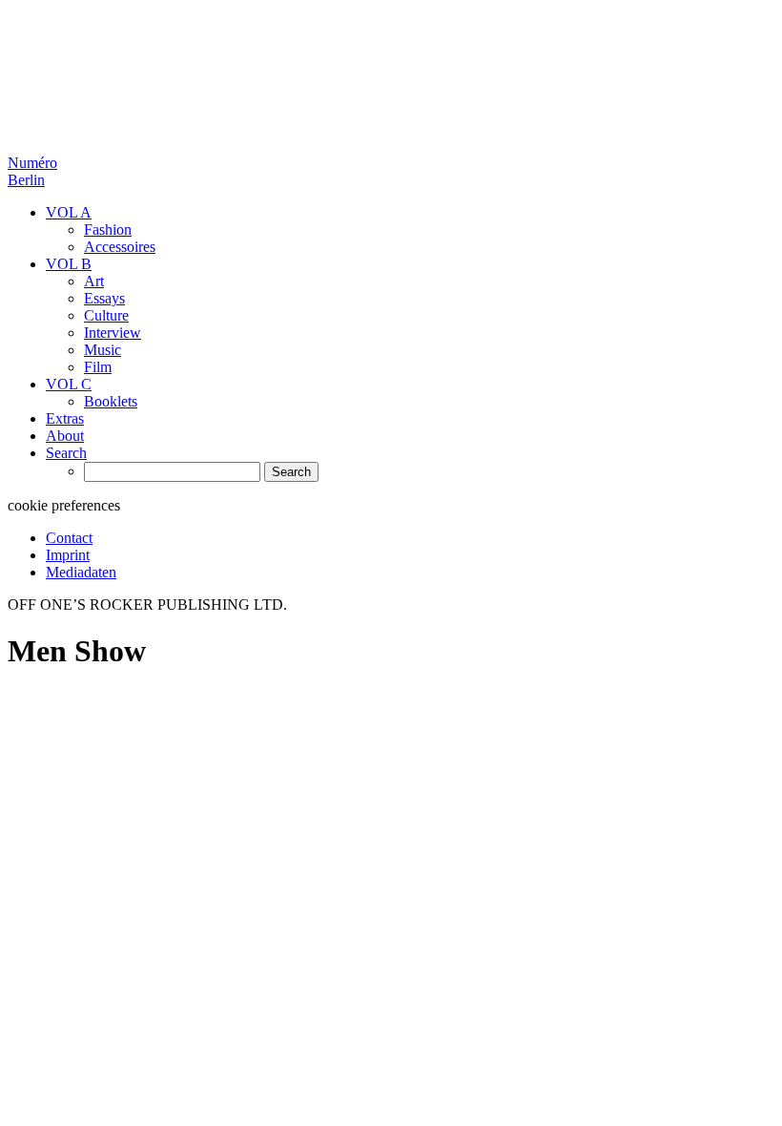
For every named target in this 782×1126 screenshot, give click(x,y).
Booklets (110, 401)
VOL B (69, 264)
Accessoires (119, 247)
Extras (65, 418)
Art (94, 281)
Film (98, 367)
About (65, 435)
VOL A (69, 212)
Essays (104, 298)
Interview (112, 332)
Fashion (108, 229)
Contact (69, 538)
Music (102, 350)
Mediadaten (81, 572)
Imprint (68, 555)
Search (66, 453)
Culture (106, 315)
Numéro (32, 171)
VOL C (69, 384)
